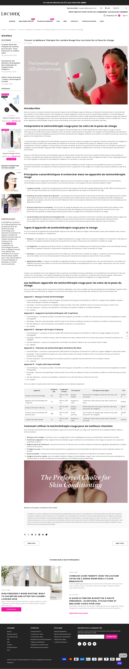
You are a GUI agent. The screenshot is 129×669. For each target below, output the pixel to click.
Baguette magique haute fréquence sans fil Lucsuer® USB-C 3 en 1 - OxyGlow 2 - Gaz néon (11, 153)
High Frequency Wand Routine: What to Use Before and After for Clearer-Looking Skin (23, 596)
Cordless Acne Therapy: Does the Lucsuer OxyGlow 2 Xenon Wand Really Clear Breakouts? (94, 579)
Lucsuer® (11, 116)
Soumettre (111, 637)
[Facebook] (25, 534)
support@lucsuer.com (87, 8)
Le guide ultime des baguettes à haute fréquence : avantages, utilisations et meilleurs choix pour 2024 (92, 601)
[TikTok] (89, 644)
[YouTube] (94, 644)
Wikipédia (11, 30)
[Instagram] (84, 644)
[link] (11, 181)
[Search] (120, 8)
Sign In (125, 15)
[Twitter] (28, 534)
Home (3, 30)
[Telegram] (39, 534)
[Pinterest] (32, 534)
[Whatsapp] (46, 534)
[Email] (43, 534)
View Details (11, 609)
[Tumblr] (36, 534)
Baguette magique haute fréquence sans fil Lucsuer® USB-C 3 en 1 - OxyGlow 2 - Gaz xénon (11, 118)
